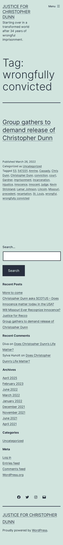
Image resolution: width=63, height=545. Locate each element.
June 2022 (10, 389)
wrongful (51, 193)
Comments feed (14, 469)
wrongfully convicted (16, 198)
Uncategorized (32, 166)
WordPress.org (13, 475)
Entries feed (11, 463)
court (52, 175)
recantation (24, 193)
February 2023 (13, 383)
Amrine (33, 170)
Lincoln (42, 189)
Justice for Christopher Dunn (16, 11)
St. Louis (38, 193)
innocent (34, 184)
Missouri (53, 189)
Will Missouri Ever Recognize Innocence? (31, 310)
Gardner (8, 179)
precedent (9, 193)
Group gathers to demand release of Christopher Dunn (29, 130)
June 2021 (10, 418)
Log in (7, 457)
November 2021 (14, 412)
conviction (41, 175)
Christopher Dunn (22, 175)
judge (44, 184)
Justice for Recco (15, 315)
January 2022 (12, 401)
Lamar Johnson (26, 189)
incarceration (41, 179)
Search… (9, 247)
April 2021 (10, 424)
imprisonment (22, 179)
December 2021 (14, 406)
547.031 (22, 170)
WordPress (39, 530)
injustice (8, 184)
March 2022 (11, 395)
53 (14, 170)
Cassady (44, 170)
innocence (20, 184)
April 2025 (10, 378)
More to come (13, 292)
